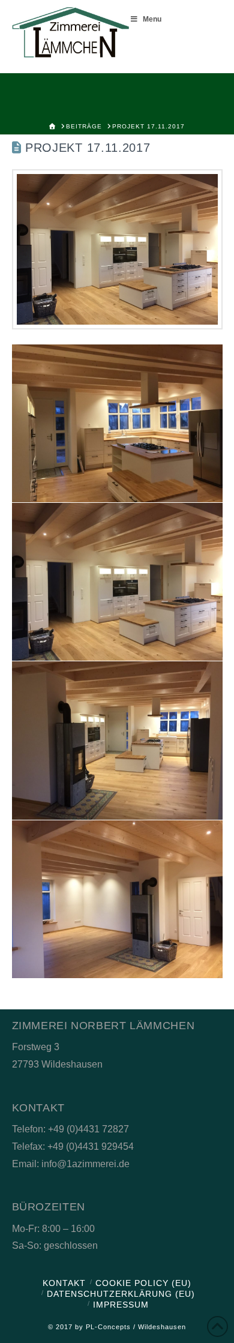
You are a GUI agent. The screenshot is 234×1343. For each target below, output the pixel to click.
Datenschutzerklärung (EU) (121, 1294)
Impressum (121, 1304)
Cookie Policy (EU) (143, 1283)
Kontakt (64, 1283)
